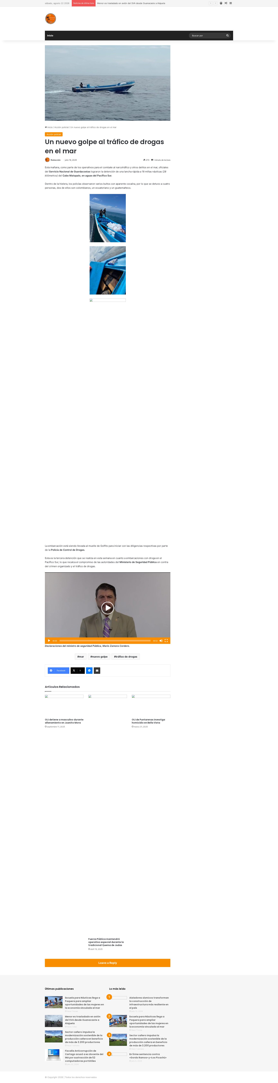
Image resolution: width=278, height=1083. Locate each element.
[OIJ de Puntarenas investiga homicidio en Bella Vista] (151, 705)
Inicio (50, 35)
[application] (107, 608)
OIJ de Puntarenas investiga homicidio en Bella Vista (148, 721)
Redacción (55, 160)
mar (81, 656)
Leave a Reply (107, 962)
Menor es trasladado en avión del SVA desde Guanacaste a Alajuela (82, 1020)
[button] (107, 608)
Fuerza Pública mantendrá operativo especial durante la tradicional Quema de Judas (106, 942)
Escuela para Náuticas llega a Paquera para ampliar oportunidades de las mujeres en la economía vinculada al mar (84, 1002)
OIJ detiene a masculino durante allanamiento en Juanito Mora (64, 721)
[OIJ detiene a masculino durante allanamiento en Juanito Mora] (64, 705)
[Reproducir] (49, 640)
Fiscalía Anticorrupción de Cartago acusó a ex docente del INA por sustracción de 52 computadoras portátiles (84, 1056)
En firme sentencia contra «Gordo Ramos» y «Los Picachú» (148, 1056)
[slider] (105, 640)
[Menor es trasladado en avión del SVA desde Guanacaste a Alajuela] (54, 1021)
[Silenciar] (161, 640)
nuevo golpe (100, 656)
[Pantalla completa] (166, 640)
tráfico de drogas (126, 656)
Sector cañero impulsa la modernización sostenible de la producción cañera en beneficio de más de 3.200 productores (84, 1037)
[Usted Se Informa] (50, 18)
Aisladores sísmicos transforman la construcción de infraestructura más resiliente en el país (149, 1002)
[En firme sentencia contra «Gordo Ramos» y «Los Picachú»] (118, 1059)
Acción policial (61, 127)
